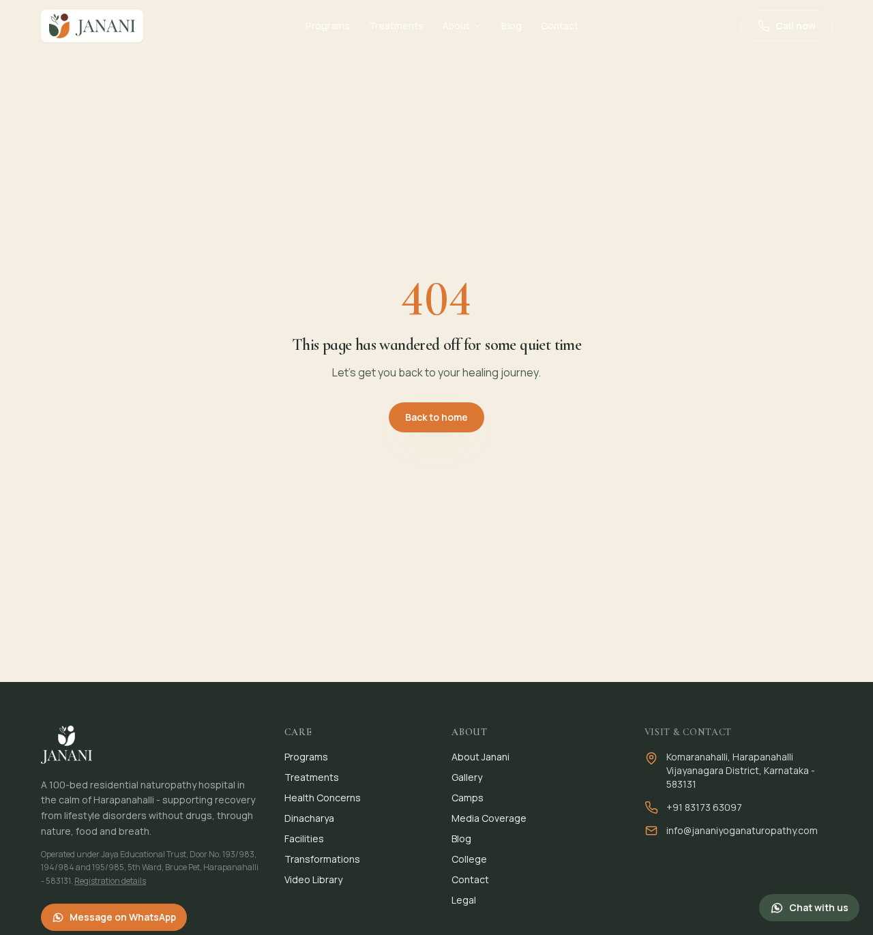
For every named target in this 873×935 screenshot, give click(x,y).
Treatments (396, 25)
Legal (464, 899)
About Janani (480, 756)
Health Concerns (322, 797)
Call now (795, 25)
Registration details (110, 881)
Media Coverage (489, 818)
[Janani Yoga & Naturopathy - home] (92, 26)
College (469, 858)
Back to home (436, 417)
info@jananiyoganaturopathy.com (742, 830)
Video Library (313, 879)
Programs (328, 25)
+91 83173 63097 (704, 807)
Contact (559, 25)
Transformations (322, 858)
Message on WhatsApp (123, 916)
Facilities (304, 838)
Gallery (467, 777)
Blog (511, 25)
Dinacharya (309, 818)
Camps (468, 797)
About (456, 25)
